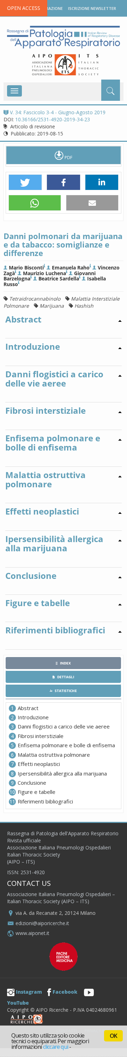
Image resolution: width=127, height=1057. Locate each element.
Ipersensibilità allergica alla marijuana (62, 773)
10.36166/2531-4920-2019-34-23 (52, 119)
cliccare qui (55, 1047)
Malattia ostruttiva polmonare (54, 754)
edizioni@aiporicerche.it (42, 923)
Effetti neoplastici (39, 763)
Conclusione (32, 782)
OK (113, 1036)
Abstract (28, 708)
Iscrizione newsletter (92, 8)
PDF (68, 158)
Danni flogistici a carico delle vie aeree (64, 726)
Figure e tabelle (36, 791)
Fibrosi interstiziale (41, 735)
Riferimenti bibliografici (45, 801)
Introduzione (33, 717)
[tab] (63, 663)
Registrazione (47, 8)
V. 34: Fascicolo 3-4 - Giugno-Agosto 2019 (57, 112)
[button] (25, 183)
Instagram (29, 991)
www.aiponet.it (32, 933)
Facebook (65, 991)
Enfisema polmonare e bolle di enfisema (66, 745)
